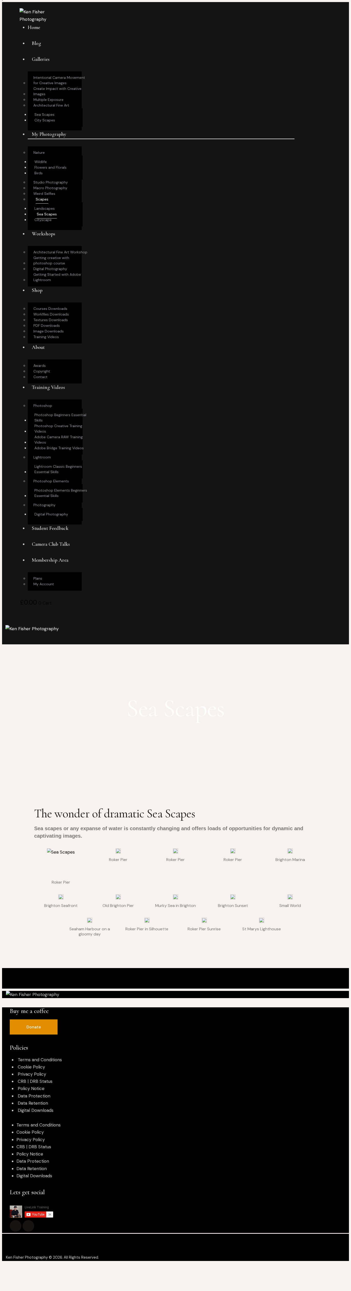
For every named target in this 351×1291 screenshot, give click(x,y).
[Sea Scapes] (61, 862)
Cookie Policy (31, 1067)
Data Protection (34, 1096)
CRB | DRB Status (35, 1081)
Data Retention (33, 1103)
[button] (34, 1027)
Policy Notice (31, 1088)
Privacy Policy (32, 1074)
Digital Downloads (35, 1110)
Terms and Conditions (40, 1060)
